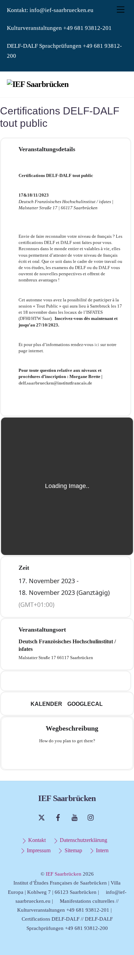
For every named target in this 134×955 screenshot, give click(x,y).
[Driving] (53, 755)
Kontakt (36, 840)
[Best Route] (40, 755)
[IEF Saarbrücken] (38, 84)
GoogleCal (85, 704)
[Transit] (67, 755)
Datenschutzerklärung (82, 840)
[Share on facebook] (44, 681)
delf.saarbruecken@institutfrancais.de (55, 383)
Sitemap (72, 850)
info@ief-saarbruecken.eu (61, 10)
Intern (101, 850)
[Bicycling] (94, 755)
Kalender (46, 704)
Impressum (38, 850)
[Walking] (80, 755)
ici (96, 344)
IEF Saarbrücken (63, 874)
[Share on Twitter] (58, 681)
